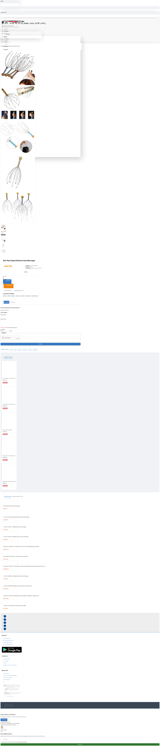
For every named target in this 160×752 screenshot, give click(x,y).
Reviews (13, 302)
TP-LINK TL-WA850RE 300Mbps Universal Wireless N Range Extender (17, 585)
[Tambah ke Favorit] (4, 384)
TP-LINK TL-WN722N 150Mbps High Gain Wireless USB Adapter (16, 517)
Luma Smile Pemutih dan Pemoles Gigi (9, 404)
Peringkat (2, 329)
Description (6, 302)
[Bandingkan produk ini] (7, 384)
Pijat (15, 349)
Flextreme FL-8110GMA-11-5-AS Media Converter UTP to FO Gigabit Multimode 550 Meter (21, 546)
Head (30, 349)
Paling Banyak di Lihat (17, 496)
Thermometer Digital (7, 430)
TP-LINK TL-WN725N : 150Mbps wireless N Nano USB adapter (15, 536)
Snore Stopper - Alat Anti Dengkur (9, 378)
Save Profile (4, 719)
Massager (35, 349)
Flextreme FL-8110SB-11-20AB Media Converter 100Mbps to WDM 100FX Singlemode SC (21, 595)
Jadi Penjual (6, 41)
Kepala (19, 349)
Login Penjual (6, 39)
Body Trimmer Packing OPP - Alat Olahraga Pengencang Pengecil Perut (9, 455)
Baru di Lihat (8, 496)
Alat (11, 349)
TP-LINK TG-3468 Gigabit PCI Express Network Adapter (14, 605)
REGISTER (80, 744)
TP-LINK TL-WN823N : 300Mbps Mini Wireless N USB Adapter (16, 576)
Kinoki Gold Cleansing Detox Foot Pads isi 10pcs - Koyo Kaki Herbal (9, 481)
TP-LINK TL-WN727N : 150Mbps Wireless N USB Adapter (14, 526)
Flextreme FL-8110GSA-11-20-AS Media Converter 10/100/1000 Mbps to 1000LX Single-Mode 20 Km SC (24, 566)
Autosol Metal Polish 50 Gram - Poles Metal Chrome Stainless (15, 556)
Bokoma (25, 349)
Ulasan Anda (3, 319)
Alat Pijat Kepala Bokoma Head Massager (10, 46)
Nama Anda (3, 314)
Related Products (8, 357)
